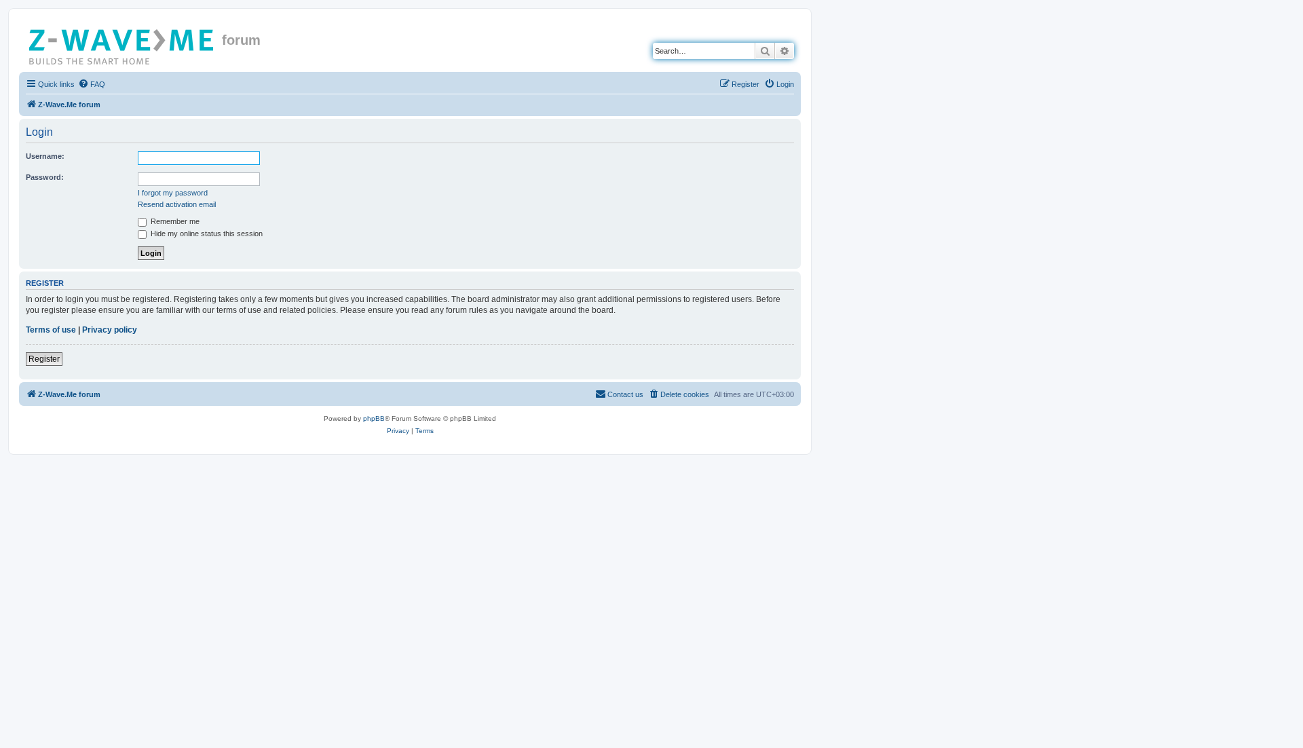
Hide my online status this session (206, 233)
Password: (45, 177)
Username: (45, 156)
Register (44, 359)
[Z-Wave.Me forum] (122, 44)
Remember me (174, 221)
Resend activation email (177, 204)
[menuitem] (91, 84)
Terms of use (51, 330)
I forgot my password (173, 193)
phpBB (374, 418)
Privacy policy (109, 330)
